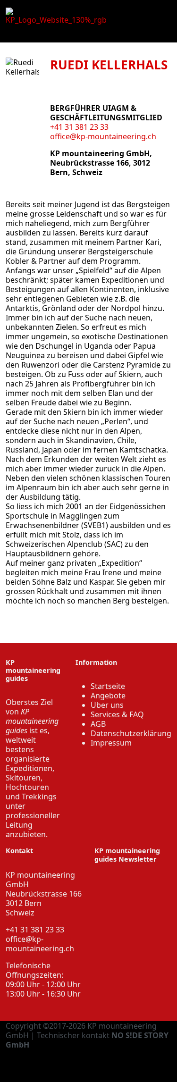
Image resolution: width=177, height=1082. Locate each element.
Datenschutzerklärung (131, 733)
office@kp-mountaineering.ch (103, 136)
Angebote (108, 695)
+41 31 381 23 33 (79, 127)
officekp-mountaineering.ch (40, 944)
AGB (98, 724)
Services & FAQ (117, 714)
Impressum (111, 743)
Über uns (107, 705)
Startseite (108, 686)
